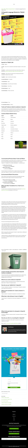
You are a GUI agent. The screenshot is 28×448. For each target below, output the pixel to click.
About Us (14, 414)
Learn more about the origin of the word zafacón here (14, 71)
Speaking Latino (14, 2)
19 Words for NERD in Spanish (5, 397)
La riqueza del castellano (10, 323)
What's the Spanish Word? (10, 8)
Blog (5, 8)
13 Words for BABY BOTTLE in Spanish (6, 402)
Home (2, 8)
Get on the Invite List (14, 428)
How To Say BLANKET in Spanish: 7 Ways (6, 399)
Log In (14, 419)
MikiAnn (16, 323)
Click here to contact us (14, 433)
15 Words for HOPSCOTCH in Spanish (6, 404)
